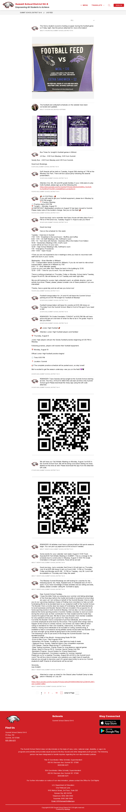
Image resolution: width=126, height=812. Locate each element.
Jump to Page (69, 693)
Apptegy (67, 809)
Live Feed (49, 12)
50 (57, 693)
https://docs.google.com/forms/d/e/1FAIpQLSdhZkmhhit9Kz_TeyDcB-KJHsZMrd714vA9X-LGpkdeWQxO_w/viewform (66, 188)
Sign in (119, 5)
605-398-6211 (10, 740)
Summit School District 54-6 (31, 12)
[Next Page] (61, 693)
